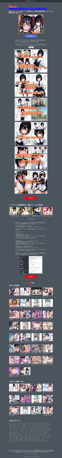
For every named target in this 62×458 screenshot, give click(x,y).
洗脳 (14, 432)
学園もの (35, 8)
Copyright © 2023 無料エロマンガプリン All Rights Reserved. (31, 456)
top (25, 454)
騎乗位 (41, 426)
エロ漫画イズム (28, 454)
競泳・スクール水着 (40, 8)
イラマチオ (22, 429)
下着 (14, 437)
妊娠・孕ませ (31, 8)
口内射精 (23, 431)
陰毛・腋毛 (21, 434)
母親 (19, 440)
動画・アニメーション (21, 432)
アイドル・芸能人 (37, 432)
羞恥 (31, 429)
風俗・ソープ (18, 437)
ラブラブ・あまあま (21, 8)
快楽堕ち (15, 426)
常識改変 (37, 440)
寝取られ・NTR (32, 437)
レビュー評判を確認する (32, 270)
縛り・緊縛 (36, 429)
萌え (47, 431)
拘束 (39, 424)
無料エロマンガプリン (31, 1)
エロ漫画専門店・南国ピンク (13, 6)
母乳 (48, 437)
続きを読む (30, 47)
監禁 (43, 431)
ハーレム (28, 431)
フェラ (25, 423)
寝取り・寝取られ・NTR (46, 423)
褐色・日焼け (26, 434)
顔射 (10, 434)
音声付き (11, 442)
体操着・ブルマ (34, 431)
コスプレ (27, 429)
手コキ (31, 432)
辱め (10, 424)
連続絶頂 (50, 429)
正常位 (46, 426)
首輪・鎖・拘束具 (26, 437)
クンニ (39, 431)
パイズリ (30, 423)
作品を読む (31, 276)
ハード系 (28, 440)
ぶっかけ (13, 8)
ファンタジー (12, 431)
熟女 (30, 426)
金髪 (27, 432)
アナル (20, 424)
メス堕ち (32, 434)
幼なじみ (24, 440)
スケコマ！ (32, 454)
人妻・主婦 (34, 424)
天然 (16, 440)
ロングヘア (11, 440)
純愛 (10, 437)
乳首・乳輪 (42, 440)
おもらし (10, 8)
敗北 (32, 440)
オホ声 (46, 440)
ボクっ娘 (16, 8)
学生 (10, 426)
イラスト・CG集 (49, 424)
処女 (25, 8)
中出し (11, 423)
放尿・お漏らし (39, 437)
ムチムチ (18, 431)
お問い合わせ (35, 454)
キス (42, 432)
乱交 (10, 429)
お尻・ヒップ (16, 429)
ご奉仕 (44, 437)
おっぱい (16, 423)
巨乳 (20, 423)
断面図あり (47, 432)
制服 (27, 8)
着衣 (34, 426)
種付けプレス (15, 434)
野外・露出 (45, 8)
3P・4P (20, 426)
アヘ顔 (43, 424)
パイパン (37, 434)
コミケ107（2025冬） (44, 434)
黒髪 (10, 432)
